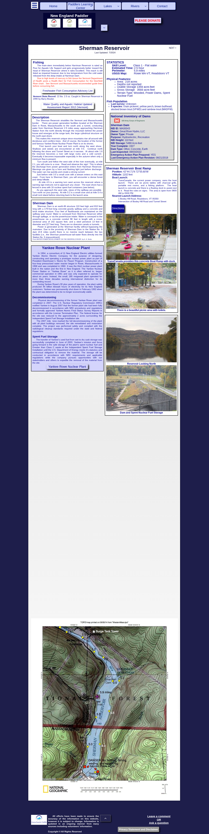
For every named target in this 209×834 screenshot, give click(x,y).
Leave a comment (158, 816)
